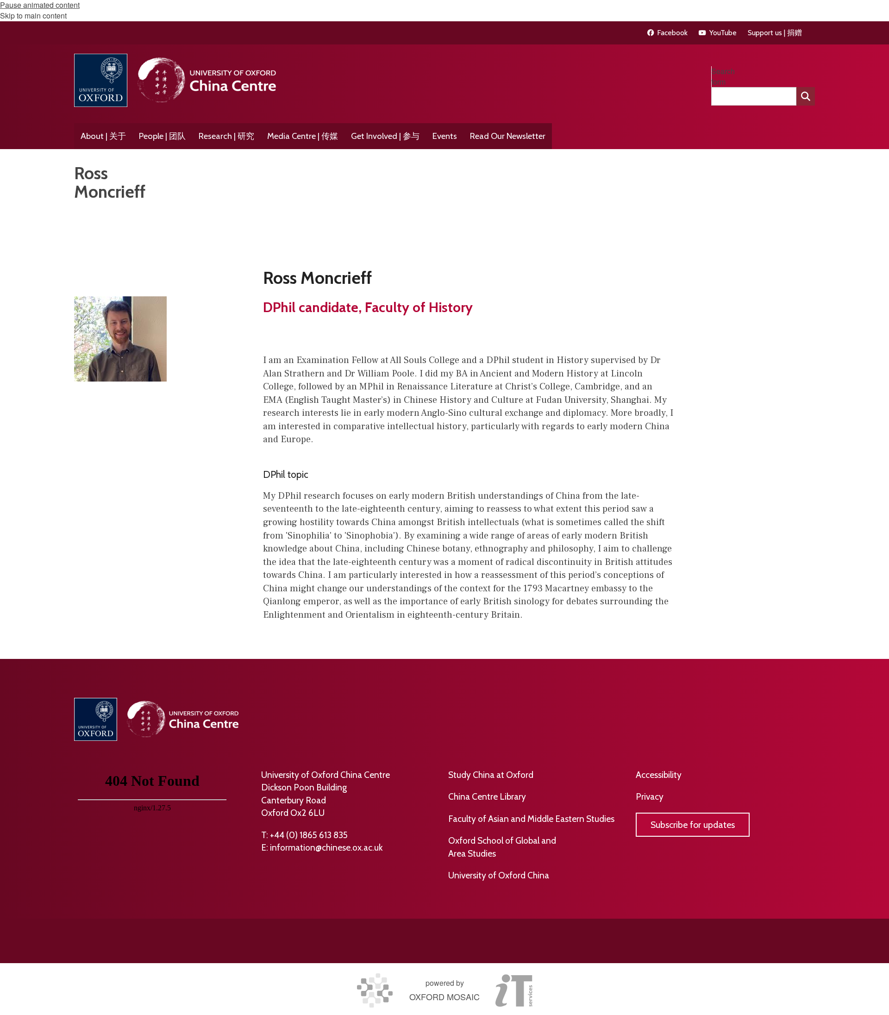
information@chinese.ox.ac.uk (326, 847)
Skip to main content (33, 15)
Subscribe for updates (693, 824)
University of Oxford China (498, 875)
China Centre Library (487, 796)
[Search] (805, 96)
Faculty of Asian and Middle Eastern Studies (531, 818)
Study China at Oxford (490, 774)
